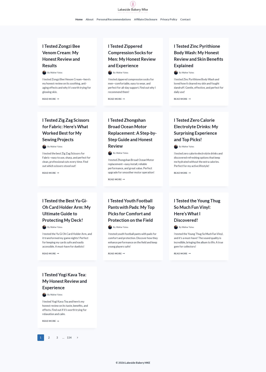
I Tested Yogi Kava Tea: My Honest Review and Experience (64, 281)
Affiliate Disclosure (145, 19)
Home (79, 19)
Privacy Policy (168, 19)
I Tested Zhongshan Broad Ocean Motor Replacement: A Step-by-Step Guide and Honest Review (132, 133)
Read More (50, 99)
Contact (185, 19)
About (90, 19)
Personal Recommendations (114, 19)
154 (69, 337)
